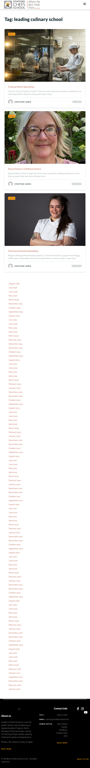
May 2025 (13, 328)
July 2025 (13, 320)
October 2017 (14, 673)
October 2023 (14, 400)
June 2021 (13, 512)
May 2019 (13, 613)
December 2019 (15, 585)
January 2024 (14, 388)
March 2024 (14, 380)
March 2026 (14, 300)
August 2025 (14, 316)
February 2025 (15, 340)
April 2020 (13, 569)
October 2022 (14, 448)
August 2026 (14, 284)
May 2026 (13, 296)
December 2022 (15, 440)
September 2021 (16, 500)
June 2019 (13, 609)
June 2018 (13, 657)
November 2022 (15, 444)
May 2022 (13, 468)
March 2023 (14, 428)
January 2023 (14, 436)
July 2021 (13, 508)
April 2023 (13, 424)
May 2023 (13, 420)
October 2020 (15, 544)
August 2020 (14, 553)
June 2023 (13, 416)
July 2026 (13, 288)
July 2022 (13, 460)
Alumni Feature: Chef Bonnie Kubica (24, 169)
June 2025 (13, 324)
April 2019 (13, 617)
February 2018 (15, 669)
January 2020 (14, 581)
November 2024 (16, 348)
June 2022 (13, 464)
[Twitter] (87, 709)
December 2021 (15, 488)
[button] (84, 4)
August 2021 (14, 504)
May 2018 (13, 661)
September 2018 (16, 645)
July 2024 (13, 364)
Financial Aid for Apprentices (21, 86)
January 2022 (14, 484)
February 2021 (15, 528)
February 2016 (15, 685)
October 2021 (14, 496)
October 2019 (14, 593)
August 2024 (14, 360)
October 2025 (14, 308)
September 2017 (16, 677)
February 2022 (15, 480)
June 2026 (13, 292)
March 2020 (14, 573)
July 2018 (13, 653)
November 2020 (16, 540)
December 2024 (15, 344)
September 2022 (16, 452)
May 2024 (13, 372)
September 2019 (16, 597)
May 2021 (13, 516)
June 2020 (13, 561)
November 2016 (16, 681)
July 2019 (13, 605)
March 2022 (14, 476)
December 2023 (15, 392)
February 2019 (15, 625)
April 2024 (13, 376)
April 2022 (13, 472)
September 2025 (16, 312)
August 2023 (14, 408)
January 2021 (14, 533)
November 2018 (15, 637)
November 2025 (16, 304)
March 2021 (14, 524)
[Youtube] (86, 713)
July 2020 (13, 557)
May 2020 (13, 565)
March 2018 (14, 665)
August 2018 (14, 649)
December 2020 (15, 536)
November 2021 (15, 492)
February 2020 (15, 577)
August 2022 (14, 456)
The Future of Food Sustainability (23, 251)
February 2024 (15, 384)
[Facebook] (78, 709)
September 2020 (16, 549)
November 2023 (16, 396)
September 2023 (16, 404)
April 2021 (13, 520)
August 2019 (14, 601)
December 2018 (15, 633)
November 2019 (15, 589)
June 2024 (13, 368)
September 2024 (16, 356)
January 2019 (14, 629)
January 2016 (14, 689)
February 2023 (15, 432)
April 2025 (13, 332)
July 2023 (13, 412)
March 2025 (14, 336)
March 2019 (14, 621)
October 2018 (14, 641)
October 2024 (14, 352)
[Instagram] (83, 709)
